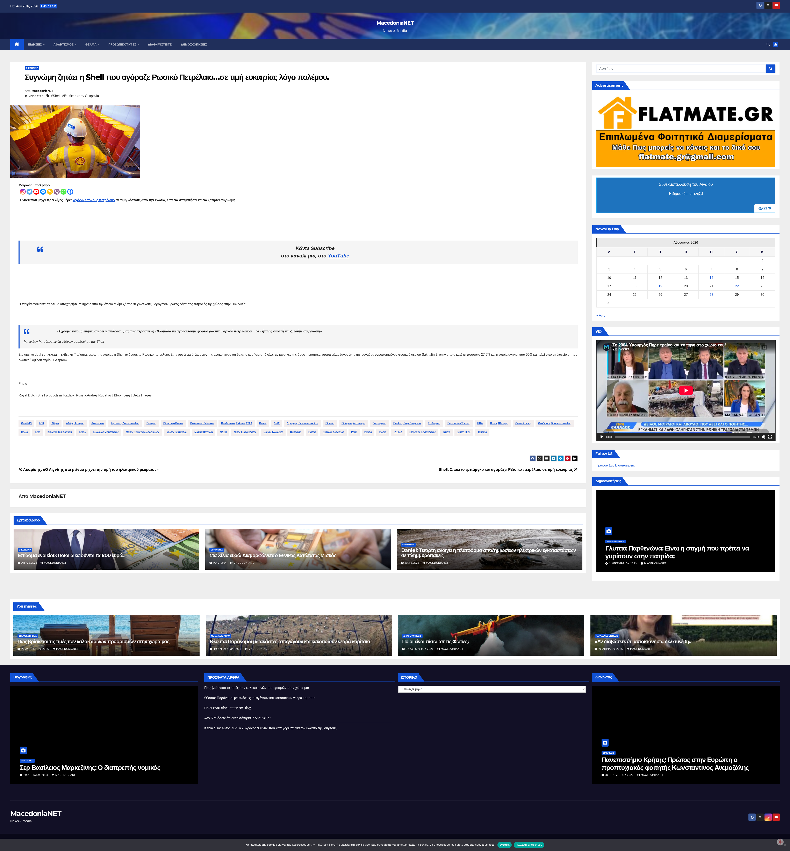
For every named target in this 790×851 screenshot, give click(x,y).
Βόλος (263, 423)
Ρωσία (368, 432)
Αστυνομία (97, 423)
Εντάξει (505, 844)
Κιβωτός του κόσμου (60, 432)
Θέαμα (91, 44)
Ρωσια (382, 432)
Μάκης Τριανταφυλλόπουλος (142, 432)
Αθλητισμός (63, 44)
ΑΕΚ (41, 423)
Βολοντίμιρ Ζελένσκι (202, 423)
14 (711, 277)
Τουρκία (482, 432)
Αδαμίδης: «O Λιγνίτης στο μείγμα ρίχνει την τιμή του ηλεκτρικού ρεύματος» (90, 469)
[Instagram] (23, 192)
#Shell (55, 96)
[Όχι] (785, 845)
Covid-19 (26, 423)
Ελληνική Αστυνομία (353, 423)
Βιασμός (151, 423)
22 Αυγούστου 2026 (35, 649)
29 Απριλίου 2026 (611, 649)
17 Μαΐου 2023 (616, 775)
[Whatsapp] (63, 192)
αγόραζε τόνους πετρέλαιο (94, 200)
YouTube (338, 255)
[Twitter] (30, 192)
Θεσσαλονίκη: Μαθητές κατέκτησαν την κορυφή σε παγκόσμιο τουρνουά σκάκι (674, 764)
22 (737, 286)
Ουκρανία (295, 432)
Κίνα (37, 432)
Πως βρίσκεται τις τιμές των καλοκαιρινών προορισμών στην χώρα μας (93, 641)
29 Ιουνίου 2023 (36, 775)
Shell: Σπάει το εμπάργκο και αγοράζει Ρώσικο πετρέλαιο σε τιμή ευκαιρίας (506, 469)
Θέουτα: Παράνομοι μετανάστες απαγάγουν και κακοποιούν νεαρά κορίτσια (290, 641)
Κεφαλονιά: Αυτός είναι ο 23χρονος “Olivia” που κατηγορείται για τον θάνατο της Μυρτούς (270, 728)
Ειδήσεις (35, 44)
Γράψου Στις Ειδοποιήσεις (615, 465)
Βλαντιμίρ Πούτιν (173, 423)
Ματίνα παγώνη (203, 432)
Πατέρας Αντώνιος (333, 432)
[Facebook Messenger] (43, 192)
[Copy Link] (50, 192)
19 (660, 286)
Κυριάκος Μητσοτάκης (106, 432)
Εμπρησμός (379, 423)
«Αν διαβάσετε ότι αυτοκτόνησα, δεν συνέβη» (643, 641)
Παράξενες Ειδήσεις (607, 636)
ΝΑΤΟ (223, 432)
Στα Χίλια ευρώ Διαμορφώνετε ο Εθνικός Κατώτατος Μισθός (272, 555)
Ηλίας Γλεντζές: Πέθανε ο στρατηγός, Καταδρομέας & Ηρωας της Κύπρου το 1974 (95, 764)
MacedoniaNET (395, 23)
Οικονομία (32, 68)
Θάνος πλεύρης (499, 423)
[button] (768, 44)
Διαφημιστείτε (160, 44)
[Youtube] (36, 192)
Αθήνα (55, 423)
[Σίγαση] (763, 437)
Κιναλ (82, 432)
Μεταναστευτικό (220, 636)
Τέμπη (446, 432)
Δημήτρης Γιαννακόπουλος (302, 423)
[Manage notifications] (780, 842)
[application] (686, 390)
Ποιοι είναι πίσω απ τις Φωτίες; (649, 556)
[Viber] (57, 192)
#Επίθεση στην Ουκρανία (80, 96)
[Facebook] (70, 192)
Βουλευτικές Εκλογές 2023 (236, 423)
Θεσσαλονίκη (523, 423)
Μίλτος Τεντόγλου (177, 432)
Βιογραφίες (27, 753)
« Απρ (600, 315)
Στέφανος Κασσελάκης (422, 432)
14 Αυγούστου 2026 (623, 563)
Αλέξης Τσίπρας (75, 423)
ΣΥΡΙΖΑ (398, 432)
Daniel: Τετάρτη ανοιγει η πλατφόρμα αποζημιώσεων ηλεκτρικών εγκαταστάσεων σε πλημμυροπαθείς (488, 552)
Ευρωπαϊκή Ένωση (458, 423)
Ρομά (354, 432)
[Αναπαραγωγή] (602, 437)
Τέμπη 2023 (464, 432)
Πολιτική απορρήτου (529, 844)
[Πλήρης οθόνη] (770, 437)
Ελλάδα (329, 423)
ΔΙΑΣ (277, 423)
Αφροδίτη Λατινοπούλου (125, 423)
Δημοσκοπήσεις (194, 44)
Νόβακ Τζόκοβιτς (273, 432)
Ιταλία (24, 432)
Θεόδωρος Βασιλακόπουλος (554, 423)
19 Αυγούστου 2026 (228, 649)
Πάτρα (312, 432)
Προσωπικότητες (122, 44)
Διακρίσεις (608, 753)
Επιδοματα (434, 423)
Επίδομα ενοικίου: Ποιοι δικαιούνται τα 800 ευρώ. (71, 555)
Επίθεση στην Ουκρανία (407, 423)
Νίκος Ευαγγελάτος (245, 432)
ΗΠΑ (480, 423)
